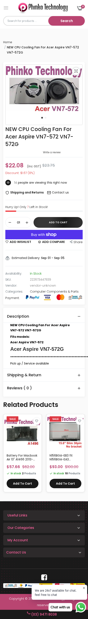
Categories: (14, 291)
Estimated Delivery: (26, 258)
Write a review (52, 152)
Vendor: (11, 285)
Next (79, 455)
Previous (8, 455)
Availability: (13, 273)
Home (7, 42)
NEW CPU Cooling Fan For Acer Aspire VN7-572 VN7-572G (39, 137)
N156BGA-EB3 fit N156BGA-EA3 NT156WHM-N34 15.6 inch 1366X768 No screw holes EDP (64, 457)
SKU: (8, 279)
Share (78, 242)
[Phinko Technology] (43, 8)
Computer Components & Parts (54, 291)
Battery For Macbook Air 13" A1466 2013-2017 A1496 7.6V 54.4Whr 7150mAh (22, 457)
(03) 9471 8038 (44, 614)
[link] (37, 421)
